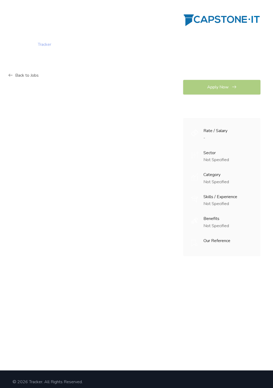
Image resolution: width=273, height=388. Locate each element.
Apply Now (218, 87)
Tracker (44, 44)
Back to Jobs (27, 75)
